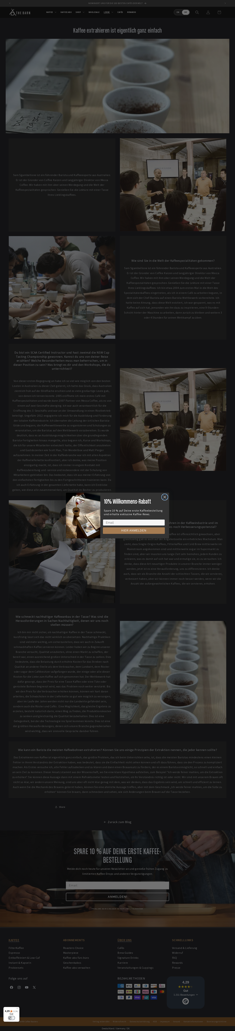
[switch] (11, 1018)
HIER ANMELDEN (133, 530)
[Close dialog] (165, 497)
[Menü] (17, 1009)
